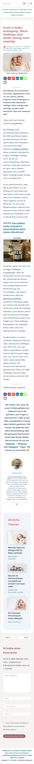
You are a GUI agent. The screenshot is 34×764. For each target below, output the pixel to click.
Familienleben (23, 9)
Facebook (10, 443)
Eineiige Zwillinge (20, 149)
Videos (20, 50)
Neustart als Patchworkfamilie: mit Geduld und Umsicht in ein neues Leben (16, 581)
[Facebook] (17, 505)
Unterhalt (20, 592)
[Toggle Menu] (24, 3)
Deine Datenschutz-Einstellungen (17, 753)
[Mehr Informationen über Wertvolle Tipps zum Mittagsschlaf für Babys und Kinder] (17, 537)
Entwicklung (16, 622)
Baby (8, 50)
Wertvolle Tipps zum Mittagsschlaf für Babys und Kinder (16, 550)
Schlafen (15, 556)
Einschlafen (12, 559)
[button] (31, 4)
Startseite (5, 9)
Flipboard (13, 447)
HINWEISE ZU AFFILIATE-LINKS (21, 755)
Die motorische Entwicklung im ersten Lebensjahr (15, 615)
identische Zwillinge (12, 298)
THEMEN (21, 758)
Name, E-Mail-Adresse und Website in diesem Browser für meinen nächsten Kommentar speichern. (15, 726)
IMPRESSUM (6, 751)
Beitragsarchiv (14, 9)
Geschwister (12, 592)
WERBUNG (7, 755)
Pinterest (22, 443)
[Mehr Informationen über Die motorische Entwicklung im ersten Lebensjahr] (17, 603)
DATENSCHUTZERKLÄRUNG (21, 751)
